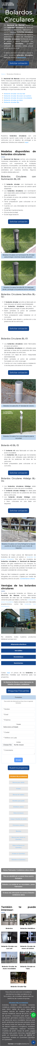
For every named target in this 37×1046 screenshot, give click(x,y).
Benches (18, 831)
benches (21, 1033)
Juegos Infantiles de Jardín (18, 819)
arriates (13, 1007)
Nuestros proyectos (18, 768)
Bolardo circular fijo (11, 102)
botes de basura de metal (20, 1024)
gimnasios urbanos (17, 1018)
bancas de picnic (22, 1013)
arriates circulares (23, 1007)
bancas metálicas (8, 1013)
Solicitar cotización (18, 63)
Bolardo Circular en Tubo (27, 967)
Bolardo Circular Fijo (18, 986)
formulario (21, 57)
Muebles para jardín (19, 801)
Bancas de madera (18, 794)
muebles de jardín (9, 1031)
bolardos (5, 1005)
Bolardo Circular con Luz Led (9, 947)
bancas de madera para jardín (22, 1011)
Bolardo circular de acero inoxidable (18, 98)
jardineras (10, 1022)
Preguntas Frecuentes (18, 691)
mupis (27, 1018)
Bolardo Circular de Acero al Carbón (27, 947)
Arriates (18, 788)
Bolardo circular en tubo (13, 100)
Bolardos (9, 928)
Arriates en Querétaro (18, 853)
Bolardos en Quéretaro (18, 859)
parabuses (13, 1029)
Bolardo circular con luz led (14, 94)
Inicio (3, 74)
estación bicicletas (27, 1029)
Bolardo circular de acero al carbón (17, 96)
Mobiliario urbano (18, 807)
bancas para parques (22, 1022)
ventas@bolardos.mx (18, 1044)
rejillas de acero (18, 1009)
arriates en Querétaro (19, 1037)
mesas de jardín (23, 1031)
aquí (26, 142)
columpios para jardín (20, 1016)
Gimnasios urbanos (18, 825)
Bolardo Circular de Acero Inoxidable (9, 967)
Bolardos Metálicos (27, 928)
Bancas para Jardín (18, 782)
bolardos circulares (18, 1005)
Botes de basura (18, 813)
